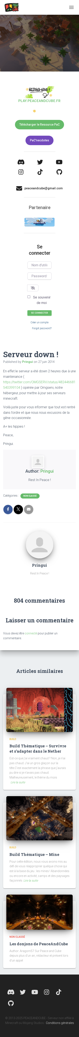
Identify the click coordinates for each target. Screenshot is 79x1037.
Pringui (47, 471)
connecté (31, 633)
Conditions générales (60, 1023)
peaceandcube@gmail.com (43, 188)
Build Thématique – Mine (34, 854)
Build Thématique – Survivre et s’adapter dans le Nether (37, 748)
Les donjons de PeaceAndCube (38, 943)
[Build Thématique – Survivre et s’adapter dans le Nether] (39, 709)
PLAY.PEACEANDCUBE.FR (39, 101)
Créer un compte (39, 322)
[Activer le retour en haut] (70, 1028)
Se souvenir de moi (42, 300)
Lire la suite (18, 782)
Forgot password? (42, 328)
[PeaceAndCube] (13, 7)
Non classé (30, 496)
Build (12, 739)
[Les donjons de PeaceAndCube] (39, 912)
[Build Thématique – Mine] (39, 818)
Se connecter (39, 313)
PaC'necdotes (39, 140)
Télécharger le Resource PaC (39, 124)
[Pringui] (39, 544)
